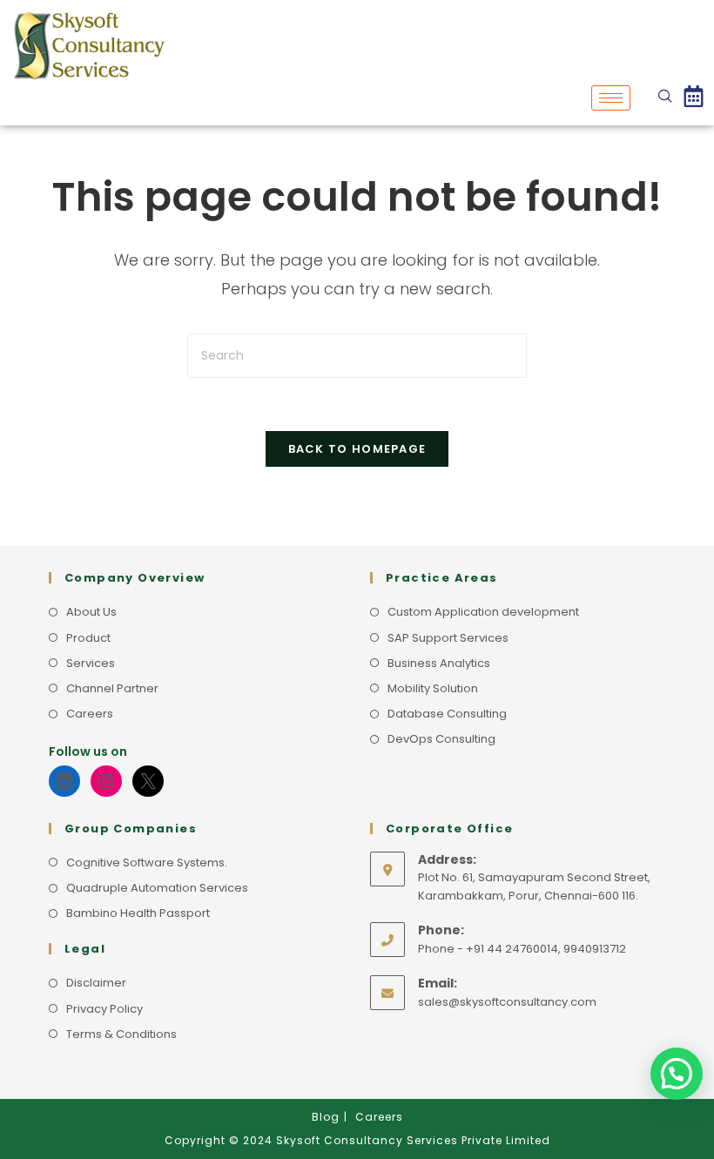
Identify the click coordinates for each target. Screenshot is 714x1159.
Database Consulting (447, 713)
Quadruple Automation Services (157, 887)
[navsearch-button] (665, 97)
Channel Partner (112, 688)
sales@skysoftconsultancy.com (507, 1002)
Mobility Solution (432, 688)
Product (88, 638)
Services (90, 663)
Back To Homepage (357, 449)
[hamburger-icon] (610, 98)
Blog (326, 1116)
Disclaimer (96, 982)
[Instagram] (106, 781)
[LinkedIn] (64, 781)
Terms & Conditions (121, 1034)
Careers (89, 713)
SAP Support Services (448, 638)
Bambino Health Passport (138, 913)
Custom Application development (483, 611)
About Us (91, 611)
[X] (148, 781)
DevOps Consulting (441, 739)
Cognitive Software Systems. (146, 862)
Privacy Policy (104, 1009)
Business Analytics (438, 663)
